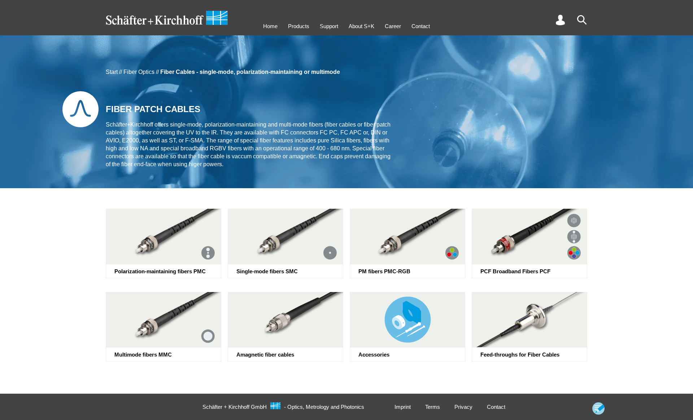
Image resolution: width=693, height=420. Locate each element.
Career (393, 26)
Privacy (463, 407)
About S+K (361, 26)
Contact (420, 26)
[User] (560, 19)
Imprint (403, 407)
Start (112, 72)
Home (270, 26)
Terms (432, 407)
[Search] (581, 19)
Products (298, 26)
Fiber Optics (138, 72)
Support (329, 26)
